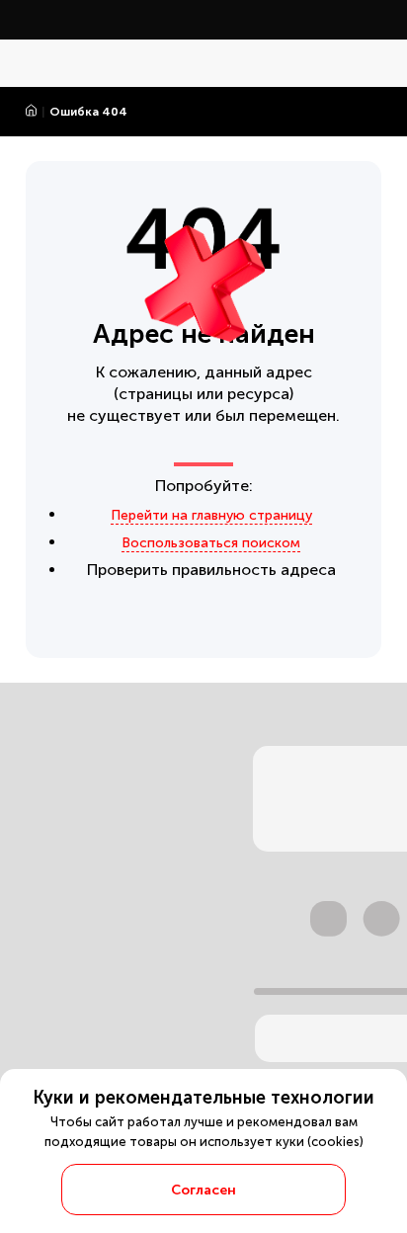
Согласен (203, 1190)
